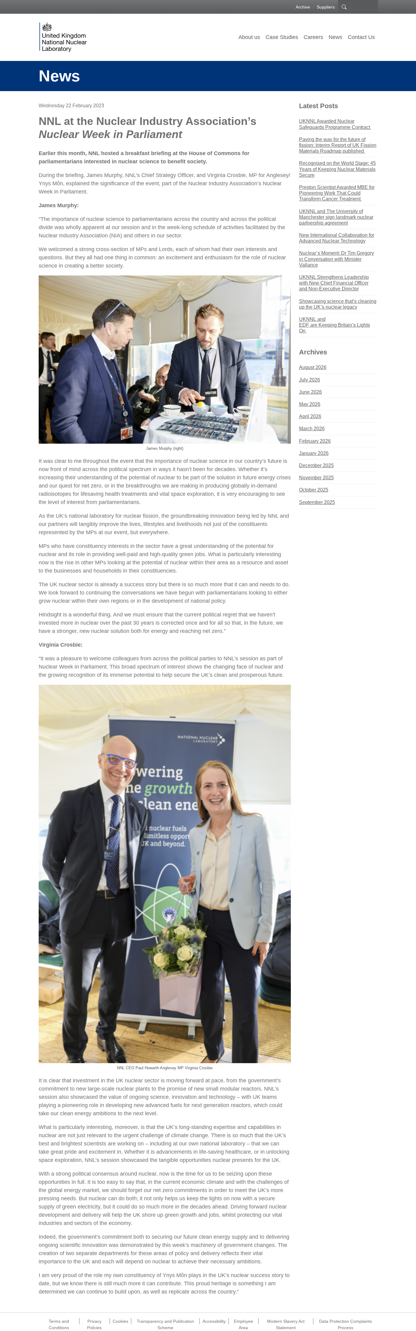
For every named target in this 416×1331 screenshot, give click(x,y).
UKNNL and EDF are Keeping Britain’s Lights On (334, 325)
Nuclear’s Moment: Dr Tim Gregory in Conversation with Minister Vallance (336, 258)
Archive (303, 7)
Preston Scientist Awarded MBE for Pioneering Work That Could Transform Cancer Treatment (337, 193)
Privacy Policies (94, 1321)
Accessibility (214, 1321)
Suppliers (326, 7)
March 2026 (312, 428)
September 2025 (317, 502)
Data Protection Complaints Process (345, 1321)
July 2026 (309, 379)
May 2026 (309, 404)
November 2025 (316, 477)
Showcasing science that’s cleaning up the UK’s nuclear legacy (337, 304)
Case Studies (282, 37)
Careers (313, 37)
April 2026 (310, 416)
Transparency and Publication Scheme (165, 1321)
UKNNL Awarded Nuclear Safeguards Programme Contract (335, 124)
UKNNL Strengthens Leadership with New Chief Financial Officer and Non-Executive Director (334, 283)
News (335, 37)
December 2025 (316, 465)
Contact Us (361, 37)
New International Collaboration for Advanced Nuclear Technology (336, 237)
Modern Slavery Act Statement (286, 1321)
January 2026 (314, 453)
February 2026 (315, 441)
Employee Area (243, 1321)
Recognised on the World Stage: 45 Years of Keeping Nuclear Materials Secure (337, 169)
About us (249, 37)
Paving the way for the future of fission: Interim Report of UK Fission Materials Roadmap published (337, 145)
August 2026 (312, 367)
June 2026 (310, 392)
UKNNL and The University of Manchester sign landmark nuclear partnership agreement (336, 217)
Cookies (120, 1321)
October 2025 (313, 489)
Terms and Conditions (59, 1321)
